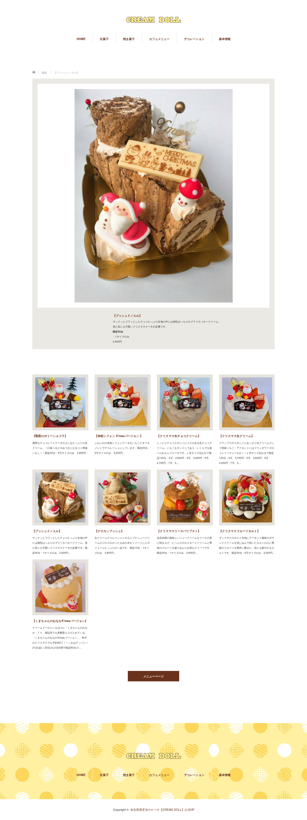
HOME (81, 39)
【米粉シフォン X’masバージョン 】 (119, 436)
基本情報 (225, 39)
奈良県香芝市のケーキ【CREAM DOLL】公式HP (162, 809)
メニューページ (153, 676)
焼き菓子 (129, 39)
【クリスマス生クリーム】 (236, 436)
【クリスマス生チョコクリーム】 (179, 436)
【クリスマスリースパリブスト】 (179, 531)
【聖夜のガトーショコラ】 (49, 436)
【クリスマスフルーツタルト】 (239, 531)
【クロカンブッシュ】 (109, 531)
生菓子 (104, 39)
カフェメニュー (159, 39)
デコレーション (194, 39)
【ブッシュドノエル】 (47, 531)
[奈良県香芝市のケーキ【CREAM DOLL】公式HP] (153, 19)
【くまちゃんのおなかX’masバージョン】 (60, 621)
